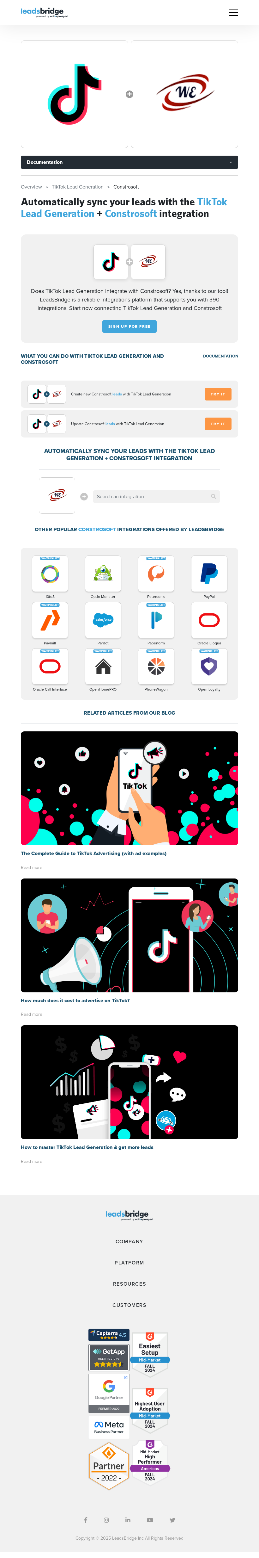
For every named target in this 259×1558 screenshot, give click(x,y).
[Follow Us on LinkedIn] (127, 1520)
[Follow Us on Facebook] (85, 1520)
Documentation (45, 162)
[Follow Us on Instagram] (106, 1520)
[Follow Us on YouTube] (150, 1520)
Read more (31, 867)
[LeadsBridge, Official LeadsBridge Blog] (44, 12)
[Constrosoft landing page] (184, 94)
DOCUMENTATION (220, 356)
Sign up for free (129, 326)
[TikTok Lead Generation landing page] (74, 94)
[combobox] (156, 496)
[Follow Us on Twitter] (172, 1520)
